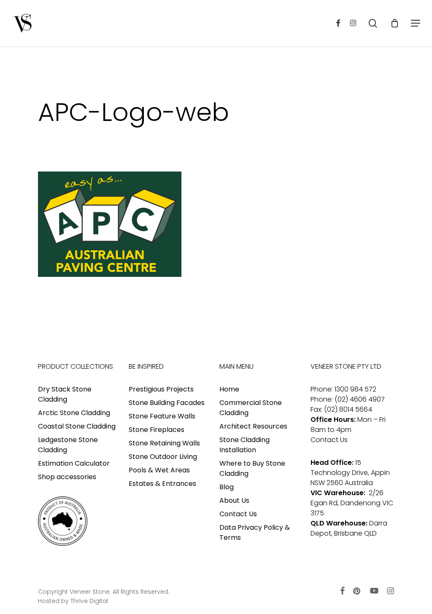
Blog (226, 487)
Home (229, 389)
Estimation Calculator (74, 463)
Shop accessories (67, 477)
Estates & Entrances (162, 483)
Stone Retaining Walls (164, 443)
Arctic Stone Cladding (74, 413)
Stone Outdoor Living (163, 456)
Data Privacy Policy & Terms (254, 532)
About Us (234, 500)
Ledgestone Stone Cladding (68, 445)
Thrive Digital (89, 601)
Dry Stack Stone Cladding (65, 394)
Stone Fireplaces (156, 429)
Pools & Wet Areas (159, 470)
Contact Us (238, 514)
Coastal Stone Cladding (77, 426)
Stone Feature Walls (162, 416)
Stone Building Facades (167, 403)
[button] (415, 23)
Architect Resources (253, 426)
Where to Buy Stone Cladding (252, 468)
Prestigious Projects (161, 389)
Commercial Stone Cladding (250, 408)
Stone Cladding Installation (244, 445)
